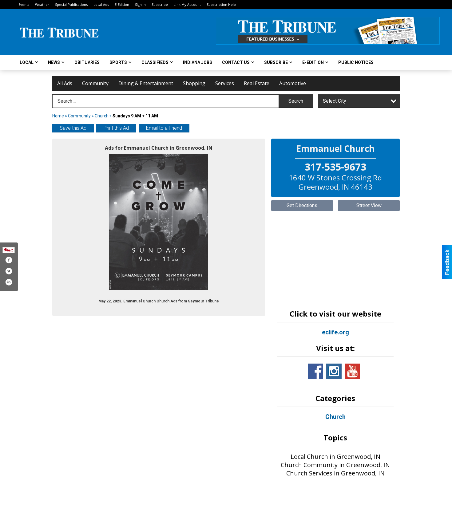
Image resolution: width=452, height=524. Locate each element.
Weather (42, 4)
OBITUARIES (87, 62)
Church (102, 115)
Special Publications (71, 4)
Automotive (292, 83)
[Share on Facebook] (9, 260)
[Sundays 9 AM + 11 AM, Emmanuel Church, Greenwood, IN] (158, 222)
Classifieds (155, 62)
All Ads (64, 83)
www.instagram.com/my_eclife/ (334, 371)
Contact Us (236, 62)
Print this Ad (116, 128)
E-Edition (122, 4)
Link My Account (187, 4)
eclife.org (335, 332)
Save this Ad (73, 128)
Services (224, 83)
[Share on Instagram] (9, 282)
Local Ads (101, 4)
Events (23, 4)
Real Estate (256, 83)
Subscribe (160, 4)
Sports (118, 62)
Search (295, 101)
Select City (334, 101)
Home (58, 115)
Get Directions (302, 205)
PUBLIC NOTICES (356, 62)
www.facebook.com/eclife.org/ (315, 371)
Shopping (194, 83)
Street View (369, 205)
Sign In (140, 4)
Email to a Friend (164, 128)
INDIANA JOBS (197, 62)
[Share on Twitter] (9, 271)
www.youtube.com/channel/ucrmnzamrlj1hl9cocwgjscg (352, 371)
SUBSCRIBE (276, 62)
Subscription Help (221, 4)
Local (27, 62)
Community (95, 83)
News (54, 62)
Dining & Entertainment (145, 83)
